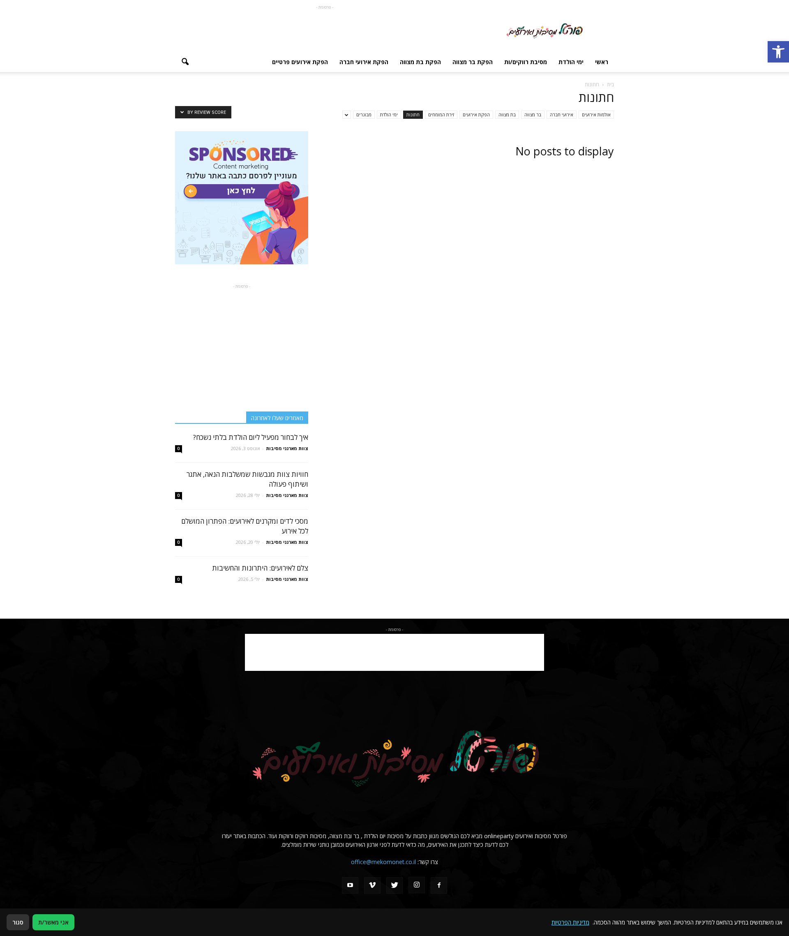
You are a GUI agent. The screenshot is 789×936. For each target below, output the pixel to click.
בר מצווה (532, 114)
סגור (17, 922)
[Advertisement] (324, 30)
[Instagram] (416, 885)
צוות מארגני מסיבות (287, 448)
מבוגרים (363, 114)
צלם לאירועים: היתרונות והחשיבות (260, 568)
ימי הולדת (571, 62)
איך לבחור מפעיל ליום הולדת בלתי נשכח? (250, 437)
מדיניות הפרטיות (570, 922)
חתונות (413, 114)
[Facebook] (439, 885)
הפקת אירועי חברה (363, 62)
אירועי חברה (561, 114)
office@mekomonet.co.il (383, 862)
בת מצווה (507, 114)
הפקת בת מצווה (420, 62)
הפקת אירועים (476, 114)
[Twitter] (394, 885)
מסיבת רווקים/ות (525, 62)
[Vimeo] (372, 885)
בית (610, 84)
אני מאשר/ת (53, 922)
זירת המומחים (441, 114)
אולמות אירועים (596, 114)
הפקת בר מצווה (472, 62)
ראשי (601, 62)
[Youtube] (350, 885)
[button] (778, 51)
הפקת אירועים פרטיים (300, 62)
